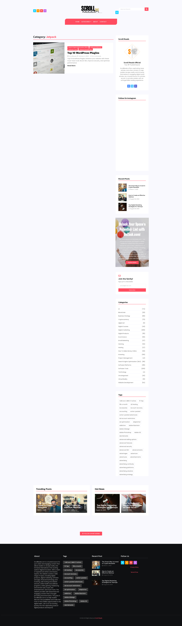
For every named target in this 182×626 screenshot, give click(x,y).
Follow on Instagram (92, 534)
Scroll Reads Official (132, 62)
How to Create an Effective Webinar (137, 196)
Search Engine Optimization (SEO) (78, 47)
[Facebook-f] (34, 10)
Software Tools (72, 49)
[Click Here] (117, 12)
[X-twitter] (38, 10)
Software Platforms (95, 47)
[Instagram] (45, 10)
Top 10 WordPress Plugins (83, 52)
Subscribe (132, 290)
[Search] (146, 9)
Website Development (85, 49)
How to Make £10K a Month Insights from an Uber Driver (132, 505)
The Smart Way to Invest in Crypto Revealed (137, 186)
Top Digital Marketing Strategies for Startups (136, 205)
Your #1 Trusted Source (132, 65)
